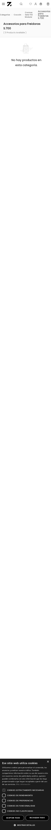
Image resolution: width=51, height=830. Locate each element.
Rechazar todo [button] (37, 817)
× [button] (48, 762)
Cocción (17, 15)
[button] (28, 4)
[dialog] (25, 794)
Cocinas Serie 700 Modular (29, 14)
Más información (23, 784)
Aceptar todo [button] (13, 818)
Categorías (5, 15)
